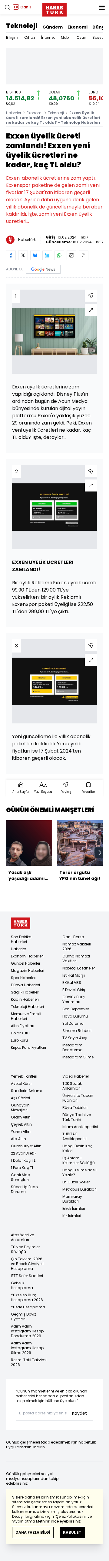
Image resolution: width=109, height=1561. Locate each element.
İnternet (48, 37)
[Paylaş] (91, 296)
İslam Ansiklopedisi (80, 1126)
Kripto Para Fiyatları (28, 1047)
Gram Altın (21, 1117)
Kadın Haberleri (25, 999)
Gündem (52, 27)
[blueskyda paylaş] (35, 255)
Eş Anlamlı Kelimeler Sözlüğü (78, 1160)
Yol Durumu (73, 1023)
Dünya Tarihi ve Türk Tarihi (76, 1117)
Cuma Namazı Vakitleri (76, 958)
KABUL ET (72, 1532)
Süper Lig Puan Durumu (24, 1189)
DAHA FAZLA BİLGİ (32, 1532)
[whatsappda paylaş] (59, 255)
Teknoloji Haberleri (27, 1006)
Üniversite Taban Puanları (77, 1098)
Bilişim (12, 37)
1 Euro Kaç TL (22, 1167)
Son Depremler (75, 1009)
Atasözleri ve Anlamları (22, 1237)
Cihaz (29, 37)
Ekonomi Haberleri (27, 956)
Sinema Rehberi (76, 1030)
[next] (99, 852)
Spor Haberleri (23, 977)
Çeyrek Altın (21, 1124)
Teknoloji (22, 26)
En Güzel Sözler (76, 1182)
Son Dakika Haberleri (21, 939)
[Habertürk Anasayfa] (54, 8)
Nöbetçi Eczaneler (78, 968)
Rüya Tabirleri (75, 1107)
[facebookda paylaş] (11, 255)
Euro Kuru (19, 1040)
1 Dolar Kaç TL (23, 1160)
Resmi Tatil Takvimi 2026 (29, 1362)
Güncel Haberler (25, 963)
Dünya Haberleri (25, 984)
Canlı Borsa (73, 936)
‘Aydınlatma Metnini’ (31, 1521)
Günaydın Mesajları (20, 1107)
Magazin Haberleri (27, 970)
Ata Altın (18, 1138)
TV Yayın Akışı (74, 1037)
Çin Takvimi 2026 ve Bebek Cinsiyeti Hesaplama (27, 1263)
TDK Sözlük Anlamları (72, 1086)
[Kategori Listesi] (101, 7)
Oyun (81, 37)
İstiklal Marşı (73, 975)
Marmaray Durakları (72, 1199)
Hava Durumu (75, 1016)
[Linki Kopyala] (83, 255)
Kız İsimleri (71, 1215)
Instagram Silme (78, 1057)
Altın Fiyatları (22, 1025)
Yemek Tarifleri (24, 1076)
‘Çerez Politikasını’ (71, 1516)
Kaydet (79, 1413)
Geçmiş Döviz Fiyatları (23, 1317)
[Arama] (7, 7)
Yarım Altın (21, 1131)
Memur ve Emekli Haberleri (26, 1016)
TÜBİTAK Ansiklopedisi (74, 1136)
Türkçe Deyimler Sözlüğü (25, 1249)
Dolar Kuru (20, 1033)
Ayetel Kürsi (21, 1083)
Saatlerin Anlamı (26, 1090)
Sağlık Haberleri (25, 992)
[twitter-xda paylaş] (23, 255)
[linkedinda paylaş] (47, 255)
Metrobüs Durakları (79, 1189)
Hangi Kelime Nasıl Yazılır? (79, 1172)
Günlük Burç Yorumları (73, 999)
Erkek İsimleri (73, 1208)
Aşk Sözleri (20, 1097)
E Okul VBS (71, 982)
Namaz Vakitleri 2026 (76, 946)
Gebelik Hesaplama (22, 1285)
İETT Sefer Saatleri (27, 1275)
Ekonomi (78, 27)
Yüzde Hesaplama (28, 1307)
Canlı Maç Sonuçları (20, 1177)
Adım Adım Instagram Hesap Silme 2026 (27, 1347)
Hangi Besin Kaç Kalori (77, 1148)
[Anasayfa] (20, 923)
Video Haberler (75, 1076)
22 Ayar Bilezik (23, 1153)
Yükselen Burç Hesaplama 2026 (27, 1297)
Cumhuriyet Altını (26, 1146)
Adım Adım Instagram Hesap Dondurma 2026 (27, 1331)
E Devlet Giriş (73, 989)
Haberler (13, 112)
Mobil (66, 37)
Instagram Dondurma (72, 1047)
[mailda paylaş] (71, 255)
